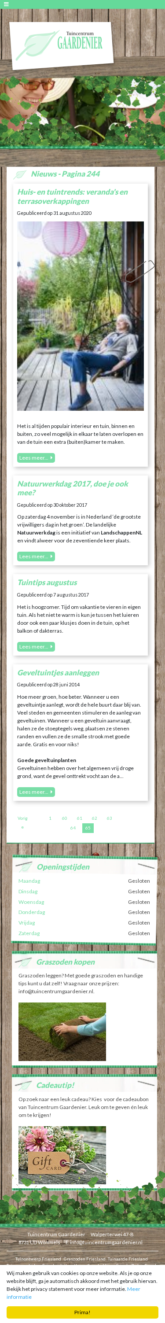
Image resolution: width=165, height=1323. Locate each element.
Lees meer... (33, 457)
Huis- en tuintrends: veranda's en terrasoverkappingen (72, 196)
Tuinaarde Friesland (128, 1258)
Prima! (82, 1312)
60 (64, 818)
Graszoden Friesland (85, 1258)
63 (109, 818)
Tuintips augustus (47, 582)
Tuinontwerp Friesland (38, 1258)
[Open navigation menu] (7, 4)
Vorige (23, 819)
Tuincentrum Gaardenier (56, 1234)
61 (79, 818)
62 (94, 818)
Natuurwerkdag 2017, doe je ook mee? (72, 488)
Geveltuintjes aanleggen (58, 672)
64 (73, 827)
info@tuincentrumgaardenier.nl (106, 1242)
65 (88, 827)
